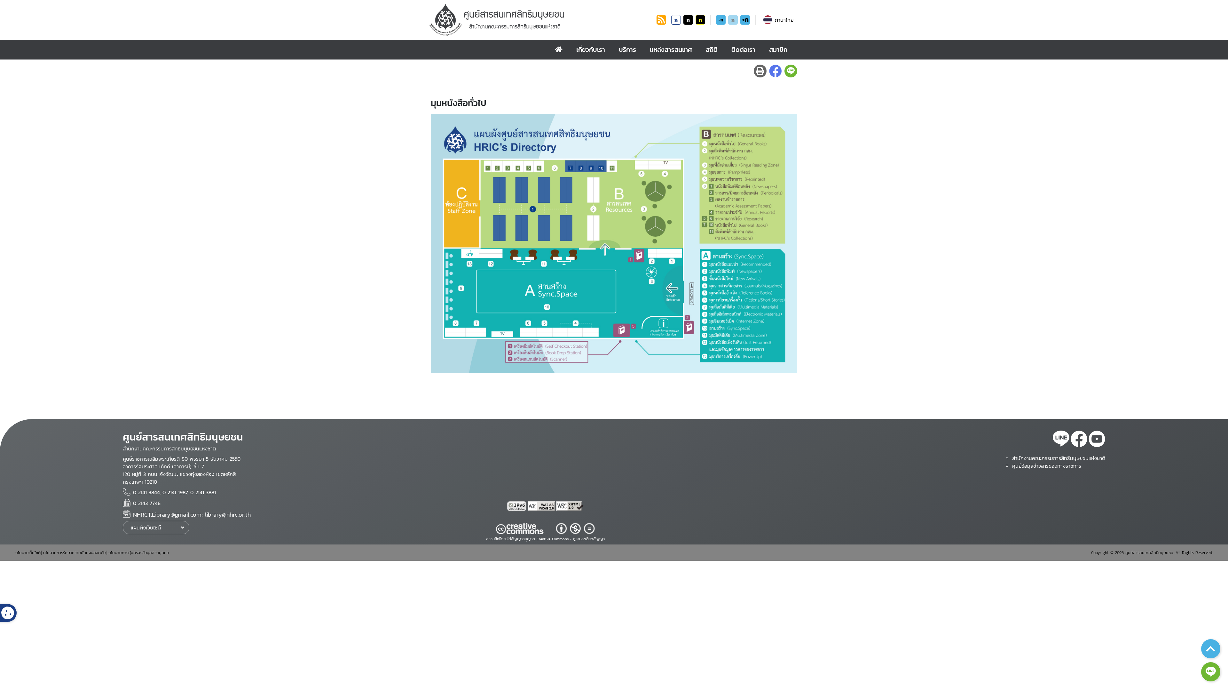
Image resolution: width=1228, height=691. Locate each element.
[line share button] (790, 71)
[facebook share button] (775, 71)
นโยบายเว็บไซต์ (28, 553)
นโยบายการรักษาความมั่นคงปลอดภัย (74, 553)
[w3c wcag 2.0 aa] (542, 506)
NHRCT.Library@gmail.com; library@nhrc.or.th (192, 514)
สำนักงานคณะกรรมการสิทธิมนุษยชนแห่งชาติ (1058, 458)
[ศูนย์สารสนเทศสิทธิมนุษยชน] (542, 20)
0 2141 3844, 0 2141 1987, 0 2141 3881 (174, 492)
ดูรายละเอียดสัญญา (589, 539)
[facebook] (1079, 440)
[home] (559, 49)
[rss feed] (661, 23)
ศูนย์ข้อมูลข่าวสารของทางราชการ (1046, 466)
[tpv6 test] (517, 506)
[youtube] (1097, 440)
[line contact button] (1210, 671)
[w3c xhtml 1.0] (570, 506)
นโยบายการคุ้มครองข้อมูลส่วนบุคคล (138, 553)
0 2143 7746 (147, 503)
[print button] (760, 71)
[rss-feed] (1061, 440)
